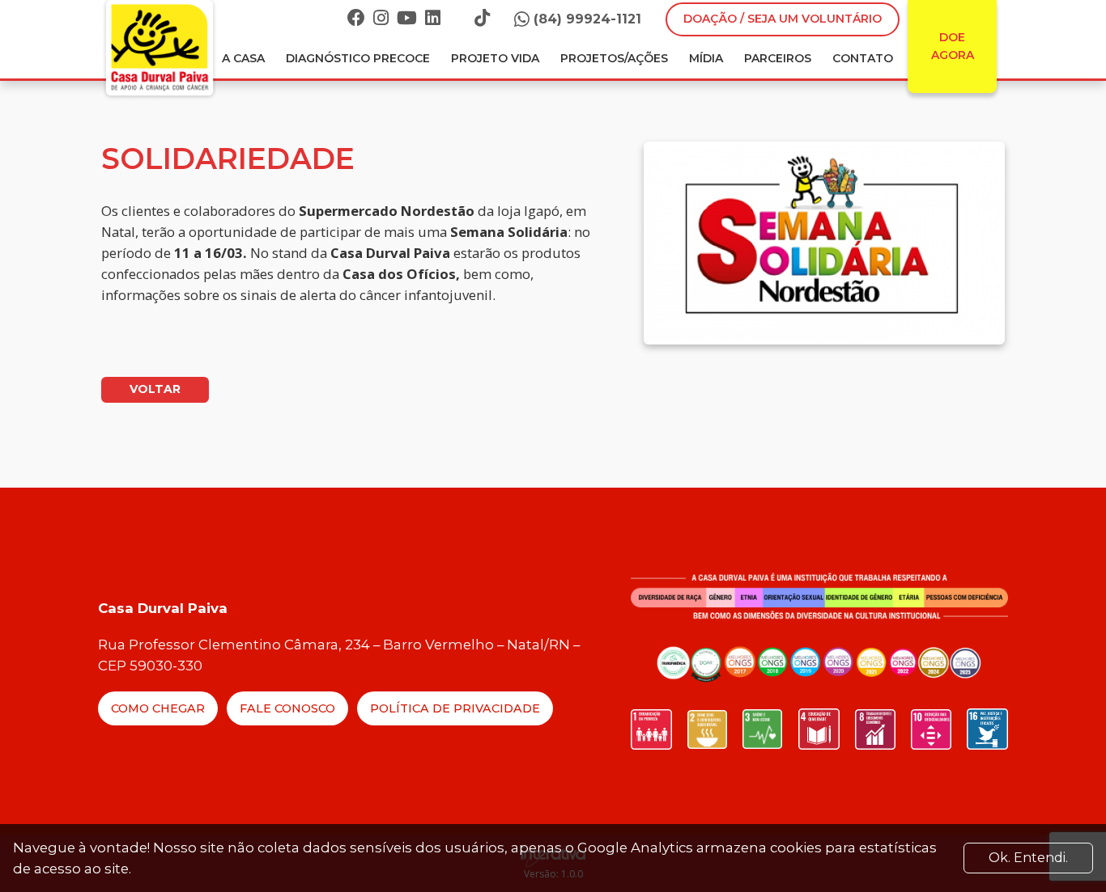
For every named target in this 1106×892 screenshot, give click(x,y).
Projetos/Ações (614, 58)
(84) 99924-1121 (587, 19)
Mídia (706, 58)
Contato (862, 58)
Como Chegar (158, 708)
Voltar (155, 389)
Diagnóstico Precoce (358, 58)
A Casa (243, 58)
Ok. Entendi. (1028, 857)
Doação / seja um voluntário (782, 18)
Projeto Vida (495, 58)
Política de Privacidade (455, 708)
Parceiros (777, 58)
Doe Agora (952, 46)
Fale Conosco (287, 708)
